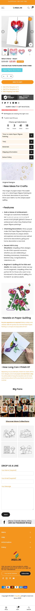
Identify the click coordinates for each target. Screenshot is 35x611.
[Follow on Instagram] (6, 578)
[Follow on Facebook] (3, 578)
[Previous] (2, 31)
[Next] (32, 31)
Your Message (6, 486)
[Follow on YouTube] (13, 578)
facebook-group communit (16, 217)
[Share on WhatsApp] (19, 103)
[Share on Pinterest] (8, 103)
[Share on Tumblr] (10, 103)
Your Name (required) (8, 470)
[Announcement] (19, 2)
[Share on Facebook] (2, 103)
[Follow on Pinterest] (10, 578)
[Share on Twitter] (5, 103)
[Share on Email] (16, 103)
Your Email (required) (8, 478)
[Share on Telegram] (13, 103)
